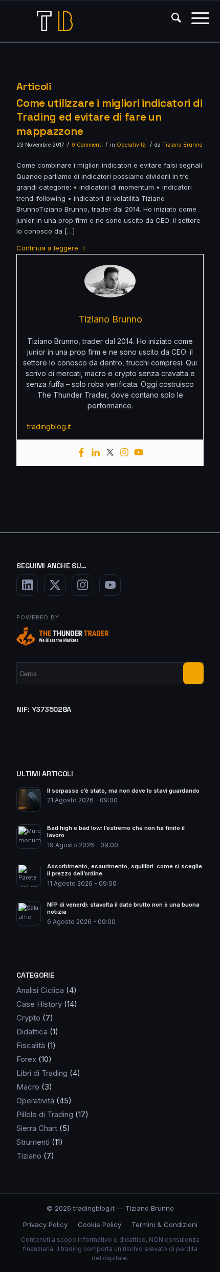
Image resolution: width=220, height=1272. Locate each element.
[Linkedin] (95, 453)
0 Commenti (87, 145)
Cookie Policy (99, 1224)
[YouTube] (110, 585)
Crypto (28, 1018)
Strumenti (33, 1142)
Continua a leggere (47, 248)
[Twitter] (110, 453)
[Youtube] (138, 453)
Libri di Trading (42, 1073)
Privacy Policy (45, 1224)
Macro (27, 1087)
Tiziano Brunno (182, 145)
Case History (39, 1004)
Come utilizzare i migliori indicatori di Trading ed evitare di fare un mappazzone (109, 117)
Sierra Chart (36, 1128)
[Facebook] (81, 453)
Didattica (32, 1031)
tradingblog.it (49, 426)
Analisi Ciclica (40, 990)
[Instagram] (124, 453)
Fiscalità (30, 1045)
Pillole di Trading (44, 1114)
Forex (26, 1059)
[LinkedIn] (27, 585)
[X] (54, 585)
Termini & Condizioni (164, 1224)
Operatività (131, 145)
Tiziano (28, 1156)
